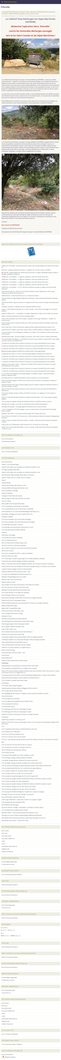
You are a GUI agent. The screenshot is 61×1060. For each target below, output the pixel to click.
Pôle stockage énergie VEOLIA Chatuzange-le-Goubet (15, 624)
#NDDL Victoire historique (8, 650)
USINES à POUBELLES (7, 851)
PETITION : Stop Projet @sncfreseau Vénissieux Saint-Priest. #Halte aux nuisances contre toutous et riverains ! (30, 739)
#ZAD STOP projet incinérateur (10, 918)
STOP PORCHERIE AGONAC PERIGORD (12, 874)
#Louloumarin (5, 683)
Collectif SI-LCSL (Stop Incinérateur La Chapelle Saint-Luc (16, 647)
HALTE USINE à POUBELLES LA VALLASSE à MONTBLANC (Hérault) (19, 548)
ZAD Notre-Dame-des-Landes (9, 556)
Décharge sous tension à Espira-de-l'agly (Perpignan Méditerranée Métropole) (22, 815)
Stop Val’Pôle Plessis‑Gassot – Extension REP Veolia (15, 820)
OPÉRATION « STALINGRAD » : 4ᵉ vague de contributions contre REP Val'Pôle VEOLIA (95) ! (25, 279)
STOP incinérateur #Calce (8, 706)
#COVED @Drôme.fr (7, 658)
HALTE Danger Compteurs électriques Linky (13, 626)
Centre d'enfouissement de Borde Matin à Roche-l (14, 642)
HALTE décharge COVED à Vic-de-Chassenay (13, 595)
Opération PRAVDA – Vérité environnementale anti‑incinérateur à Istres (20, 812)
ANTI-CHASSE (5, 830)
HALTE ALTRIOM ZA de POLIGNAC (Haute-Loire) (14, 543)
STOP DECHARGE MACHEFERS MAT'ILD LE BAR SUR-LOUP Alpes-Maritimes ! (22, 768)
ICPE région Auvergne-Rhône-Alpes (11, 469)
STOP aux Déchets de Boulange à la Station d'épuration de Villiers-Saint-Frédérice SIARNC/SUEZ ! (27, 765)
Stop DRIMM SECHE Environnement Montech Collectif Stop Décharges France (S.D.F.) (24, 818)
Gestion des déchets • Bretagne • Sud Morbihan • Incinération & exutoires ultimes (22, 807)
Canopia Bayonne (6, 483)
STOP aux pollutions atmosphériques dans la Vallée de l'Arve (17, 701)
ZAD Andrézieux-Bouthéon (8, 441)
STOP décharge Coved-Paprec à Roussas (12, 524)
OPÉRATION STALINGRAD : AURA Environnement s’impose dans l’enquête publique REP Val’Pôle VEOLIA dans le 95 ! (30, 266)
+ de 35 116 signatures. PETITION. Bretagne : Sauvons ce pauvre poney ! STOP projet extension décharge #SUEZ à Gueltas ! (29, 410)
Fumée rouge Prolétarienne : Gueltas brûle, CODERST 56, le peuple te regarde (22, 799)
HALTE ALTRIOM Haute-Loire (9, 540)
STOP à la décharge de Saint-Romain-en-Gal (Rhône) (15, 506)
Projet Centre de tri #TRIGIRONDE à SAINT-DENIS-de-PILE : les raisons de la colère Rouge (25, 424)
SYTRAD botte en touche (8, 864)
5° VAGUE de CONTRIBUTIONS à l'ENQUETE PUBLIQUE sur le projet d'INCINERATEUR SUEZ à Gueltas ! (28, 361)
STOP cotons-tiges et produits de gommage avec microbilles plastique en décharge (23, 558)
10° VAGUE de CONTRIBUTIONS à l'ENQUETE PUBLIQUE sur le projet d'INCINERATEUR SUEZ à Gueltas (28, 343)
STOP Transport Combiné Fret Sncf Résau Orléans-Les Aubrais (18, 771)
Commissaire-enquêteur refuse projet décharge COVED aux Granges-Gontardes (22, 637)
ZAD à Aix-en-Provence (8, 550)
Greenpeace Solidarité (7, 516)
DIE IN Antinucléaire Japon (8, 905)
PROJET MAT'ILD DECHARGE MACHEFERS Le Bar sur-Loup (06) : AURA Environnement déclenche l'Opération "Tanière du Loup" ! (30, 427)
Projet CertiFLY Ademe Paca (9, 629)
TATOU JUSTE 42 (6, 907)
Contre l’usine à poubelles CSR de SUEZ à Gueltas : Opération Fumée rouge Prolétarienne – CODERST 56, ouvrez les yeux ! (29, 319)
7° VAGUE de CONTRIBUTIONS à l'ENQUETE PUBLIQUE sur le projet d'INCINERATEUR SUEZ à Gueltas (28, 356)
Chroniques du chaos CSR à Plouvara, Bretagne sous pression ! (18, 794)
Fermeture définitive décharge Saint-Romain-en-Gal (15, 488)
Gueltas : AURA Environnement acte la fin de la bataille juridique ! (18, 316)
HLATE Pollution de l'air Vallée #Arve (11, 731)
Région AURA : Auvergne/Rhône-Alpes (11, 608)
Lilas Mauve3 (5, 717)
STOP (3, 726)
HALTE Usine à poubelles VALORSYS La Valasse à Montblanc (17, 553)
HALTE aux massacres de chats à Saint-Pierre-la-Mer (15, 587)
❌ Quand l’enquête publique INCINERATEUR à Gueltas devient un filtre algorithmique (23, 351)
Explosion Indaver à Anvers (8, 582)
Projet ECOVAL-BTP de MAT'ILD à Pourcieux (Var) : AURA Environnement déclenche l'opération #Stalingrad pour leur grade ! (30, 416)
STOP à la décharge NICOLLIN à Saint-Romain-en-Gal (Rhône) (18, 509)
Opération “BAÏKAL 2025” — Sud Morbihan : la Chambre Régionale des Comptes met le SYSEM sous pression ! (30, 313)
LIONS (3, 841)
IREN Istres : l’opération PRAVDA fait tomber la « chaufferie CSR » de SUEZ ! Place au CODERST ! (26, 270)
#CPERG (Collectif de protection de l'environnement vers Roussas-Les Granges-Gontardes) (25, 603)
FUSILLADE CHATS (6, 836)
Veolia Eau (4, 532)
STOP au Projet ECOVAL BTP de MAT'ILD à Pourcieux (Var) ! (17, 773)
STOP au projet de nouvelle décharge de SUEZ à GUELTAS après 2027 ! (20, 776)
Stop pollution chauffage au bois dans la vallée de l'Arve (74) (17, 514)
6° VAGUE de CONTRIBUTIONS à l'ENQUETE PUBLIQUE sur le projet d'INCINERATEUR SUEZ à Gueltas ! (28, 359)
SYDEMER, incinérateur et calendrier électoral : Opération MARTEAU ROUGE (21, 306)
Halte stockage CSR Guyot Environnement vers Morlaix (16, 498)
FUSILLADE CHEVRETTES (8, 838)
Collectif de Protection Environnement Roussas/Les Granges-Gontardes (20, 714)
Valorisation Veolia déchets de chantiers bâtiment (14, 618)
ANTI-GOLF (5, 833)
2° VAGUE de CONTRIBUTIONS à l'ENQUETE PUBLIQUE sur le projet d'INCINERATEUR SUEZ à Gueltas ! (28, 371)
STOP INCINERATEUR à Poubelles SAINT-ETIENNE (15, 810)
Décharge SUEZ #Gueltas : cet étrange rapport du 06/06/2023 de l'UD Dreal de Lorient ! (24, 406)
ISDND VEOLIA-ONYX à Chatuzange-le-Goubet (14, 600)
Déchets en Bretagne (7, 493)
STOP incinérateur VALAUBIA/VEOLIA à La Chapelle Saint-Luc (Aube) (19, 668)
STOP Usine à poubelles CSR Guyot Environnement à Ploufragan (18, 522)
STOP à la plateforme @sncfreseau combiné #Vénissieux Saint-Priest (19, 729)
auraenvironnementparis (9, 16)
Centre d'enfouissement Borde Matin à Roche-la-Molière (16, 645)
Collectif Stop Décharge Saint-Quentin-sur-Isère (14, 485)
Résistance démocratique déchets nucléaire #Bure (14, 660)
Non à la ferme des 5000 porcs (10, 895)
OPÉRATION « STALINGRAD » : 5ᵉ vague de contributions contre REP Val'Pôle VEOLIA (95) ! (25, 277)
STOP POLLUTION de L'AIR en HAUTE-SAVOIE (14, 737)
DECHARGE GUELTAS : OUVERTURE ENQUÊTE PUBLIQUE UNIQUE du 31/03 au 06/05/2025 (25, 378)
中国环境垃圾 (5, 663)
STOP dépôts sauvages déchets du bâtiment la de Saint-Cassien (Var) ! (20, 760)
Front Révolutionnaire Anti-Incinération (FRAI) (13, 802)
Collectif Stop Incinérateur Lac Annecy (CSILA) (13, 719)
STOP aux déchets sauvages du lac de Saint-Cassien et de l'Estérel (19, 786)
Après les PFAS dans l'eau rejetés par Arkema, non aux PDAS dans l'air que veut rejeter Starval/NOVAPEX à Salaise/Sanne (29, 389)
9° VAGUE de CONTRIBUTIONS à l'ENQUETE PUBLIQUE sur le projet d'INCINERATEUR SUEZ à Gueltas (28, 346)
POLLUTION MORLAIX (7, 439)
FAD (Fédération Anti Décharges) (10, 805)
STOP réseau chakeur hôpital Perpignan (12, 685)
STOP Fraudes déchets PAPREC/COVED (12, 691)
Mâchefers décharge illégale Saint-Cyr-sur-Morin (14, 577)
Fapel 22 (4, 480)
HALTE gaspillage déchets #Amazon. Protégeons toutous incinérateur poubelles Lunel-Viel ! (25, 693)
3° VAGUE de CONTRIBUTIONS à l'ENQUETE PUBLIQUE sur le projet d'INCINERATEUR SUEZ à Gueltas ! (28, 368)
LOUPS (3, 844)
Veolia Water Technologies (8, 535)
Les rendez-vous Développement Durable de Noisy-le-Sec (16, 574)
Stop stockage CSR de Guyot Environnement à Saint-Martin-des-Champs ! (20, 584)
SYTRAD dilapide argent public (9, 862)
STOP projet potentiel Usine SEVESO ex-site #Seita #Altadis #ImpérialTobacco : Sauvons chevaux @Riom (29, 675)
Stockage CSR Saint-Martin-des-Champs (12, 496)
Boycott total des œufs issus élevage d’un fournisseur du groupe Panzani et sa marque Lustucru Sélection (29, 566)
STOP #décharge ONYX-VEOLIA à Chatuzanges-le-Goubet (16, 709)
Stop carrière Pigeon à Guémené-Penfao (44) (13, 797)
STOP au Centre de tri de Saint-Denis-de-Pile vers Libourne (17, 744)
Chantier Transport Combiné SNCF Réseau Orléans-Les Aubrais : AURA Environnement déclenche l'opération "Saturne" (29, 421)
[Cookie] (3, 1056)
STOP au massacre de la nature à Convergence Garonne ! (16, 747)
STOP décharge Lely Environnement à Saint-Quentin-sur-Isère (17, 527)
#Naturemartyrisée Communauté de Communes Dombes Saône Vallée (20, 665)
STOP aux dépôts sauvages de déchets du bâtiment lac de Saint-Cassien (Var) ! (22, 763)
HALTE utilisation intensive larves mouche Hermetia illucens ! (17, 631)
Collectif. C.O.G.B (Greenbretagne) (10, 464)
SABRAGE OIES (5, 849)
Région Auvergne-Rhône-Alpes (9, 605)
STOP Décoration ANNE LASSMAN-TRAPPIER (13, 530)
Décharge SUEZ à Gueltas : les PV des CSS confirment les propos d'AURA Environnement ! (25, 404)
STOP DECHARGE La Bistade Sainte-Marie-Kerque (14, 680)
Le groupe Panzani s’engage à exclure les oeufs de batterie (17, 569)
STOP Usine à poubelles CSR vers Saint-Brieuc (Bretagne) (16, 519)
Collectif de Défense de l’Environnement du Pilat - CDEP (16, 571)
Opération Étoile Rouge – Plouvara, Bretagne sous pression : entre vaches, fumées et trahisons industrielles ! (30, 336)
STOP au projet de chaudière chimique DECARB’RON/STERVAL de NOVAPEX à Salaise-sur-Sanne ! (27, 401)
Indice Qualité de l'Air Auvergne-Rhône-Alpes (13, 503)
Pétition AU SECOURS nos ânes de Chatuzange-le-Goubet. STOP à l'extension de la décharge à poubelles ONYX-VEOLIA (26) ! (30, 723)
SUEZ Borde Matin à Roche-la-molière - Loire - (14, 652)
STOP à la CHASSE (6, 501)
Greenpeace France (7, 616)
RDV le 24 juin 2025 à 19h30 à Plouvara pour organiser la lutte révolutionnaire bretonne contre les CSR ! (28, 327)
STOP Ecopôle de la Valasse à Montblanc (12, 537)
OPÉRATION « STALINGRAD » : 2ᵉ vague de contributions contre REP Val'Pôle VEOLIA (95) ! (25, 284)
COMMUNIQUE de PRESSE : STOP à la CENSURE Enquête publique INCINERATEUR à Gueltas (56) (27, 354)
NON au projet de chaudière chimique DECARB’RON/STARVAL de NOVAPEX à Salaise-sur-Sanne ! (27, 784)
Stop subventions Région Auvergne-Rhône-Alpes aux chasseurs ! (18, 475)
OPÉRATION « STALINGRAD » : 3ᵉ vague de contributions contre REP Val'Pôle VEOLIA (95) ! (25, 282)
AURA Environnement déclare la (10, 884)
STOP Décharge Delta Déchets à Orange (12, 613)
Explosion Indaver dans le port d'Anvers (12, 579)
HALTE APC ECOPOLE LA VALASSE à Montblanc (14, 545)
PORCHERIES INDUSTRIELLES (9, 846)
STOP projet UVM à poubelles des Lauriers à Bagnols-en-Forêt (18, 755)
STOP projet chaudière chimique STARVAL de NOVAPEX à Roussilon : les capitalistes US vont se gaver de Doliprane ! (29, 393)
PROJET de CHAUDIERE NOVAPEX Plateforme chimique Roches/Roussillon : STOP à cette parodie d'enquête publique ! (29, 398)
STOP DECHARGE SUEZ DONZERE (10, 698)
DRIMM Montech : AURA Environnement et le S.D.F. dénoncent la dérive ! (20, 295)
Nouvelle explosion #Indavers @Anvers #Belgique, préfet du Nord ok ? (20, 688)
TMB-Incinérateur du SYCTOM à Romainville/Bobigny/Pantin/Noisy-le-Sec (20, 511)
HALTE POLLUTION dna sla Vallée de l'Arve (13, 734)
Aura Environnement (7, 462)
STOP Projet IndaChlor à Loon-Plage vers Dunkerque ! (15, 592)
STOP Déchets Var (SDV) (8, 752)
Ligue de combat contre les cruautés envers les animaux (16, 477)
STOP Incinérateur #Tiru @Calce (10, 704)
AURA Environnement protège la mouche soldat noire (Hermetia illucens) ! (21, 678)
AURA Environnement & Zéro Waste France (13, 611)
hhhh (3, 742)
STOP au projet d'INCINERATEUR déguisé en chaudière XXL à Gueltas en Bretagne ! (23, 792)
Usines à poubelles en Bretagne (10, 490)
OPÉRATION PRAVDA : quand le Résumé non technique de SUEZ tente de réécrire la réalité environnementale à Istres (30, 303)
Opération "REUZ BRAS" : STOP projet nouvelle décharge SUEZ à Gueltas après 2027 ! (24, 413)
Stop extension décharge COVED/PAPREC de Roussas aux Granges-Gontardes (22, 598)
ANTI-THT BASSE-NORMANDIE (10, 451)
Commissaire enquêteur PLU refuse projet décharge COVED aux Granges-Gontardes (23, 639)
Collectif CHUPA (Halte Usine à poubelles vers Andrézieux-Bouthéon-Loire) (21, 467)
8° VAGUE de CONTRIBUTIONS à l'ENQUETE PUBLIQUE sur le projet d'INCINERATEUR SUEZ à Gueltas (28, 348)
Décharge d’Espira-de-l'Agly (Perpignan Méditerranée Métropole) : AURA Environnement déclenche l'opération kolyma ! (30, 299)
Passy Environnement (7, 696)
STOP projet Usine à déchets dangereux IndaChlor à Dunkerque (18, 561)
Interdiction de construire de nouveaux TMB (13, 634)
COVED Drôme (5, 655)
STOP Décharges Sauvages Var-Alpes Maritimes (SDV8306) (41, 16)
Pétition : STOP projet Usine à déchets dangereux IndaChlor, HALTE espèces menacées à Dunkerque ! (28, 564)
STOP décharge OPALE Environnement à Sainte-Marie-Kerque (17, 621)
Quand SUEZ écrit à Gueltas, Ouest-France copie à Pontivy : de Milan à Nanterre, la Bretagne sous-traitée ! (29, 329)
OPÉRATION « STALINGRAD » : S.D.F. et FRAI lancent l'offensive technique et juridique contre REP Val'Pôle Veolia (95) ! (29, 288)
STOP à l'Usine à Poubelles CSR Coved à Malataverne (15, 781)
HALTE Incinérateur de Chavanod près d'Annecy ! (14, 750)
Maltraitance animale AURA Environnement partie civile (16, 590)
